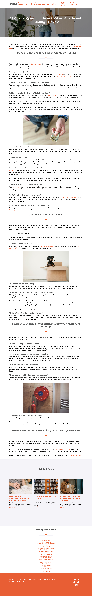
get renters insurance (69, 197)
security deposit (52, 95)
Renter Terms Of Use (29, 579)
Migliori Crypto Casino (46, 542)
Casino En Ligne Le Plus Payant (46, 553)
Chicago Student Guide (16, 581)
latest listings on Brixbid (62, 449)
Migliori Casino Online (46, 557)
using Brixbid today (75, 455)
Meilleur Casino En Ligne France (46, 564)
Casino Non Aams (37, 3)
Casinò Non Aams (46, 567)
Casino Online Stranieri (46, 556)
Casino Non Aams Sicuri (46, 554)
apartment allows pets (48, 246)
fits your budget (36, 64)
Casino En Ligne (46, 571)
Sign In (31, 3)
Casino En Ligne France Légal (46, 551)
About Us (26, 3)
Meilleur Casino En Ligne (63, 3)
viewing (60, 74)
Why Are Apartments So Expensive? (45, 497)
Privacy (19, 579)
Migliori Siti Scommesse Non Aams (46, 543)
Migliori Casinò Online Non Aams (46, 548)
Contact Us (12, 579)
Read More (12, 507)
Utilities (11, 170)
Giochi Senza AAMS (46, 565)
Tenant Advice (53, 26)
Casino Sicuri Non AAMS (46, 570)
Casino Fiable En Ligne (46, 550)
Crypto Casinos (53, 3)
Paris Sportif (46, 545)
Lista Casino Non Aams (46, 546)
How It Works (20, 3)
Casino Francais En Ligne (46, 560)
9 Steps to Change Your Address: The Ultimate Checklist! (70, 498)
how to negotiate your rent (63, 76)
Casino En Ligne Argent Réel (46, 559)
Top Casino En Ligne (74, 3)
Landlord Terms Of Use (44, 579)
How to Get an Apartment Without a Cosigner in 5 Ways (19, 498)
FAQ (53, 579)
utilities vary (16, 187)
